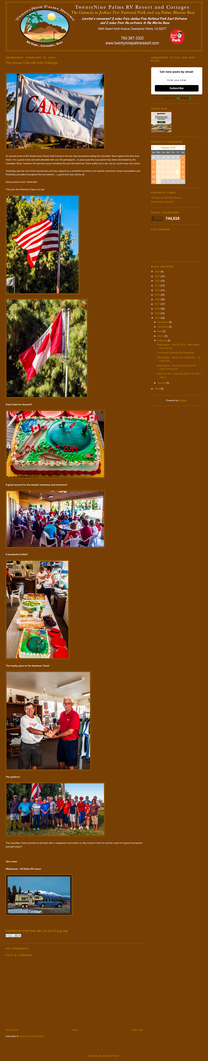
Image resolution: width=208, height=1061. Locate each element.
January (161, 383)
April (160, 331)
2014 (158, 318)
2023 (158, 276)
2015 (158, 313)
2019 (158, 294)
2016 (158, 308)
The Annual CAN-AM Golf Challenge (175, 352)
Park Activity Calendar (162, 201)
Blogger (183, 400)
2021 (158, 285)
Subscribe (177, 88)
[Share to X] (13, 935)
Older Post (137, 1030)
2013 (158, 388)
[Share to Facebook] (16, 935)
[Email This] (7, 935)
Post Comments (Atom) (32, 1036)
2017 (158, 304)
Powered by (168, 98)
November (163, 326)
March (161, 336)
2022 (158, 280)
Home (75, 1030)
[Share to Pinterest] (19, 935)
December (163, 322)
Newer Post (12, 1030)
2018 (158, 299)
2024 (158, 271)
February (162, 340)
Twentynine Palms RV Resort (166, 197)
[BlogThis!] (10, 935)
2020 (158, 290)
